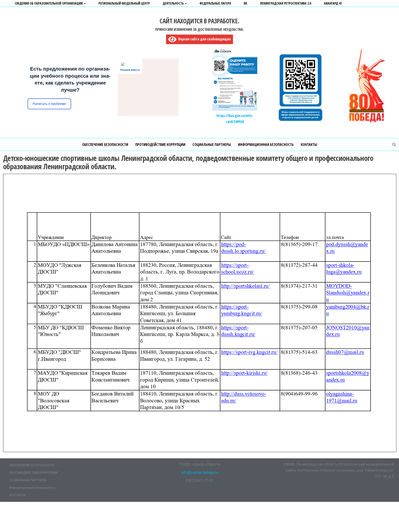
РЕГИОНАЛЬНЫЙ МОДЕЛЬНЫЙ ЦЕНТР (124, 3)
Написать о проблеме (49, 104)
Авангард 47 (333, 3)
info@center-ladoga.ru (199, 472)
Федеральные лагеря (215, 3)
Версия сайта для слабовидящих (203, 38)
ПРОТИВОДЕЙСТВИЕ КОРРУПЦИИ (160, 144)
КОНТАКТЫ (309, 144)
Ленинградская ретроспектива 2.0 (285, 3)
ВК (245, 3)
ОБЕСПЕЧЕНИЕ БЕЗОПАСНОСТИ (105, 144)
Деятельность (174, 3)
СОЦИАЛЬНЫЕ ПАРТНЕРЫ (211, 144)
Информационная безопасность (266, 144)
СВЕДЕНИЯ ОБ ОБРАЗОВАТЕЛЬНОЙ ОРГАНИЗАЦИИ (49, 3)
